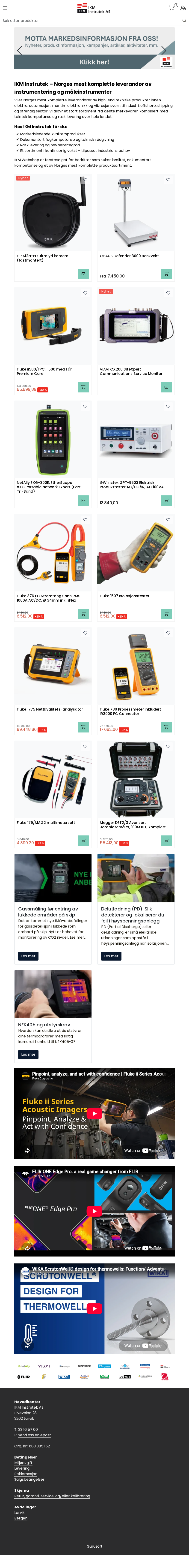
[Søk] (184, 20)
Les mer (28, 956)
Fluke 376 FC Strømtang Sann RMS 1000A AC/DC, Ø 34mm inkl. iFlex (48, 598)
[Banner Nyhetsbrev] (94, 48)
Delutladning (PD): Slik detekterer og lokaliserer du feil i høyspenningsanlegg (132, 915)
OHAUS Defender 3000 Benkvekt (129, 256)
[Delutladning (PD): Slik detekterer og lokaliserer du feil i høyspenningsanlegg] (135, 878)
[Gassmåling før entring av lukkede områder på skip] (53, 878)
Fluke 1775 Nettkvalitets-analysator (50, 709)
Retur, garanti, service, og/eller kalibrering (52, 1496)
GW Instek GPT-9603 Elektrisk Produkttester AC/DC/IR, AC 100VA (132, 485)
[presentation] (20, 50)
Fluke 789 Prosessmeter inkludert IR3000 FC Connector (130, 711)
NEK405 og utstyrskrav (44, 1025)
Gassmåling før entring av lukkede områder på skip (48, 912)
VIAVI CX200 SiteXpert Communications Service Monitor (131, 371)
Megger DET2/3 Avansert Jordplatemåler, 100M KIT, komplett (133, 825)
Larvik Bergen (20, 1515)
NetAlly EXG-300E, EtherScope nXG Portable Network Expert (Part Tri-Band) (49, 486)
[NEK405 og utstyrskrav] (53, 994)
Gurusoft (95, 1546)
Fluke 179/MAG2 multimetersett (46, 822)
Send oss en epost (34, 1435)
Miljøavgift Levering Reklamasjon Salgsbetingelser (29, 1471)
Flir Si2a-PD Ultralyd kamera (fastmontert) (42, 258)
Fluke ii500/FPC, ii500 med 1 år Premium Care (44, 371)
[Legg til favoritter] (85, 180)
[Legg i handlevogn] (83, 274)
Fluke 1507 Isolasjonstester (124, 596)
